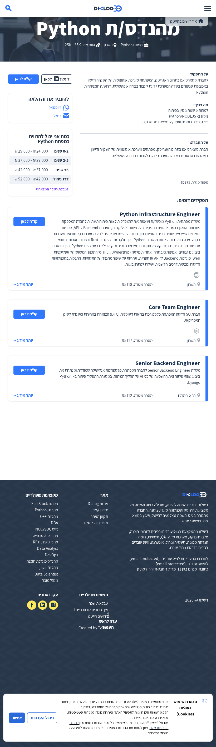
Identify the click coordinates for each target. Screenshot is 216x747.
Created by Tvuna (93, 627)
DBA (54, 522)
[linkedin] (42, 605)
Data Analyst (47, 548)
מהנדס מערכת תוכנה (42, 561)
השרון (108, 44)
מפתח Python (132, 44)
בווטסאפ (54, 107)
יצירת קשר (100, 509)
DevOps (51, 554)
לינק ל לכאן (57, 79)
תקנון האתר (99, 516)
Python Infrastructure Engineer (160, 214)
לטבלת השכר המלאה (53, 189)
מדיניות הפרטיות (96, 522)
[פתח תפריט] (207, 8)
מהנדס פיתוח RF (45, 541)
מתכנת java (49, 567)
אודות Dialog (98, 503)
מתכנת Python (46, 509)
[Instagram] (53, 605)
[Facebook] (31, 605)
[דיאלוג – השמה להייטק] (194, 494)
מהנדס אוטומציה (45, 535)
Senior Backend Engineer (167, 363)
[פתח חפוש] (8, 8)
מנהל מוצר (50, 580)
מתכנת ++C (49, 516)
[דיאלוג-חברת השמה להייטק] (108, 8)
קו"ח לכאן (23, 78)
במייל (57, 115)
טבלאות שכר (98, 603)
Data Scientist (46, 574)
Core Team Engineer (174, 307)
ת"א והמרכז (186, 395)
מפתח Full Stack (44, 503)
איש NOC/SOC (46, 529)
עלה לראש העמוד (108, 624)
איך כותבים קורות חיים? (91, 609)
